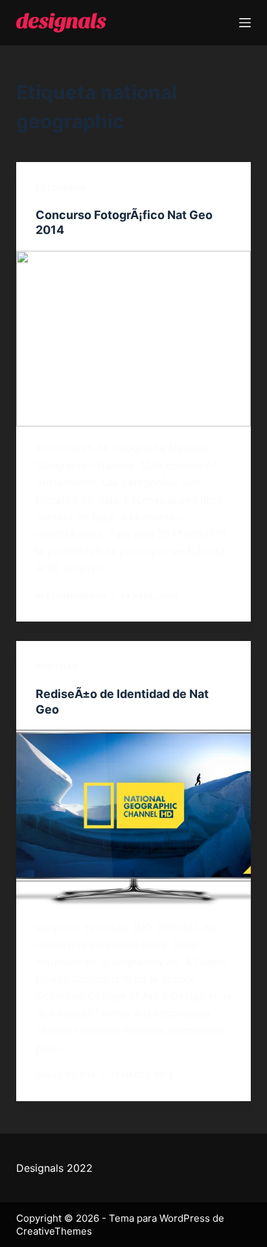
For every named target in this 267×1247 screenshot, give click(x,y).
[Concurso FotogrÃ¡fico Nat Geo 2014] (133, 339)
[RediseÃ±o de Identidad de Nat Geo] (133, 818)
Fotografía (61, 187)
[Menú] (245, 23)
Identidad (57, 666)
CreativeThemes (54, 1231)
